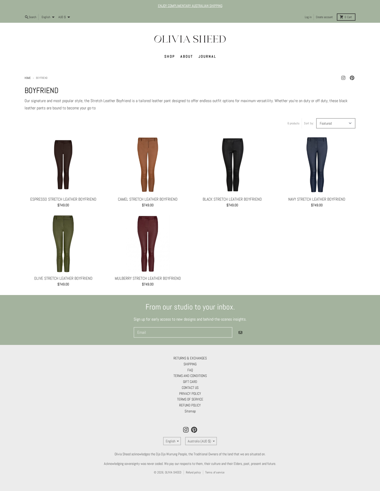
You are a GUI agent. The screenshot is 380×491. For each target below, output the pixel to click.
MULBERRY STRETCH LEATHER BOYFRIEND (148, 278)
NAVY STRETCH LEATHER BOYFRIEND (316, 199)
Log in (308, 17)
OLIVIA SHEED (173, 472)
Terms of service (214, 472)
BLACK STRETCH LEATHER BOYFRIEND (232, 199)
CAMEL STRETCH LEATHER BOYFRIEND (148, 199)
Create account (324, 17)
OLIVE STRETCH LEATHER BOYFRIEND (63, 278)
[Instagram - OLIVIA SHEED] (343, 77)
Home (28, 78)
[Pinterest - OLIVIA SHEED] (352, 77)
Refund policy (193, 472)
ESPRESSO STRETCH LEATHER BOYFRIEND (63, 199)
